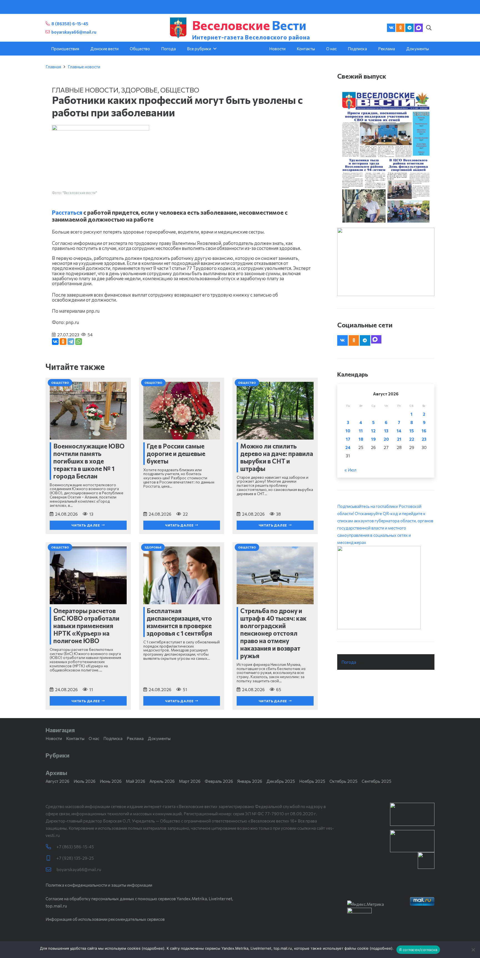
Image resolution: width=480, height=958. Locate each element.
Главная (53, 66)
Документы (159, 738)
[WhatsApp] (78, 341)
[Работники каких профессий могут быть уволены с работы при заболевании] (100, 128)
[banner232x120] (412, 814)
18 (361, 439)
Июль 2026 (85, 781)
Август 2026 (57, 781)
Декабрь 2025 (280, 781)
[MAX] (418, 28)
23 (424, 439)
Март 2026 (190, 781)
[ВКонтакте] (55, 341)
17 (348, 439)
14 (399, 430)
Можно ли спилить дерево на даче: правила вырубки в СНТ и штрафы (276, 457)
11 (361, 430)
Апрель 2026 (162, 781)
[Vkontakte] (391, 28)
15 (411, 430)
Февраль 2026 (219, 781)
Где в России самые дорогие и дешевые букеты (176, 453)
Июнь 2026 (111, 781)
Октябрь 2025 (343, 781)
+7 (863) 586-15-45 (75, 846)
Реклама (135, 738)
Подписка (112, 738)
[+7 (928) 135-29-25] (51, 858)
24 (348, 447)
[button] (428, 28)
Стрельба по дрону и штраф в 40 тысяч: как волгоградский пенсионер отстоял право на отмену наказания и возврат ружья (273, 633)
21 (399, 439)
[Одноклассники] (63, 341)
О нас (94, 738)
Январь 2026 (249, 781)
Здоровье (139, 90)
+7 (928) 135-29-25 (75, 858)
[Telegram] (409, 28)
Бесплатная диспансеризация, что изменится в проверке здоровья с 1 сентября (179, 622)
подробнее (153, 948)
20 (386, 439)
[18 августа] (385, 156)
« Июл (350, 469)
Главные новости (84, 66)
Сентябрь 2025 (376, 781)
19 (373, 439)
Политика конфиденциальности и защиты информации (99, 884)
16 (424, 430)
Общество (179, 90)
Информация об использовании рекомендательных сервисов (105, 919)
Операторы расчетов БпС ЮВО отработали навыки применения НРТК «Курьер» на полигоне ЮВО (86, 625)
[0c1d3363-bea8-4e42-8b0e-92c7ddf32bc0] (385, 587)
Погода (348, 661)
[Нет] (473, 949)
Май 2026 (135, 781)
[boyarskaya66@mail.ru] (51, 869)
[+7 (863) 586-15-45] (51, 846)
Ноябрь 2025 (312, 781)
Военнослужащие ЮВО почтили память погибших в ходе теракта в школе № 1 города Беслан (88, 461)
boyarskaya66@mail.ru (78, 869)
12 (373, 430)
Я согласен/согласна (418, 949)
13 (386, 430)
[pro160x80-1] (412, 841)
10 (348, 430)
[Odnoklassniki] (400, 28)
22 (411, 439)
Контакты (75, 738)
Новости (54, 738)
